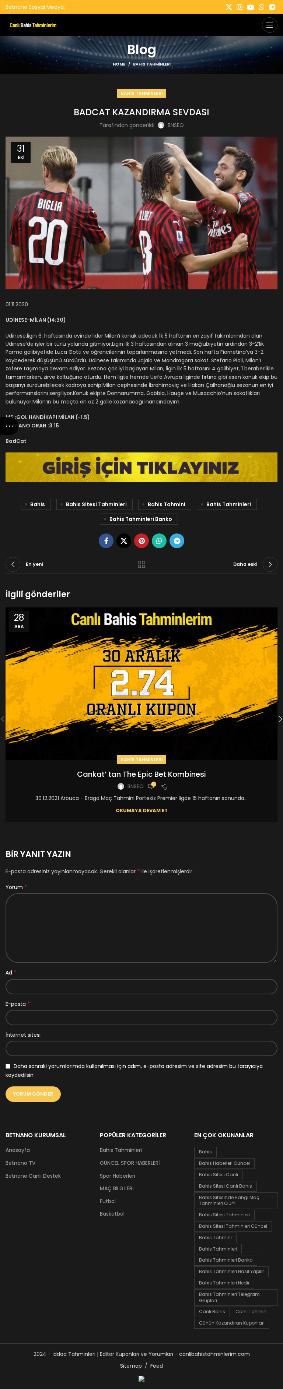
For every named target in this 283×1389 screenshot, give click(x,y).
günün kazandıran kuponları (232, 1323)
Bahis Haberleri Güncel (224, 1163)
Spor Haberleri (117, 1176)
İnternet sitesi (23, 1035)
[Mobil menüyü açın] (269, 25)
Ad (11, 973)
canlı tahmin (250, 1311)
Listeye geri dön (141, 564)
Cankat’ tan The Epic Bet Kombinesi (141, 774)
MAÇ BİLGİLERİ (116, 1188)
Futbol (108, 1201)
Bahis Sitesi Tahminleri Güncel (233, 1226)
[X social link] (228, 7)
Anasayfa (18, 1150)
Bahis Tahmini (166, 504)
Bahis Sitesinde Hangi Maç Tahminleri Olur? (229, 1200)
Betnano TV (20, 1163)
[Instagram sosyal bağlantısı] (239, 7)
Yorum (16, 887)
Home (119, 64)
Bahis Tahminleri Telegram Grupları (229, 1297)
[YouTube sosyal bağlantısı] (250, 7)
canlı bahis (212, 1311)
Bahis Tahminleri (152, 64)
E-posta (18, 1004)
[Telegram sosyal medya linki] (272, 7)
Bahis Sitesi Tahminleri (96, 504)
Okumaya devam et (142, 810)
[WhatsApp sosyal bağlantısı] (261, 7)
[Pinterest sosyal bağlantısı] (141, 540)
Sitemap (131, 1365)
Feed (156, 1365)
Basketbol (112, 1213)
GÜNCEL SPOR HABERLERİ (130, 1163)
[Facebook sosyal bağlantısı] (106, 540)
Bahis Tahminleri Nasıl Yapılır (231, 1271)
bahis (37, 504)
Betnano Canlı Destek (33, 1176)
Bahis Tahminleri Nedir (224, 1283)
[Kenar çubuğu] (9, 426)
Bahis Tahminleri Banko (140, 519)
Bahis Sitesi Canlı (218, 1174)
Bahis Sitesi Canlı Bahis (225, 1186)
